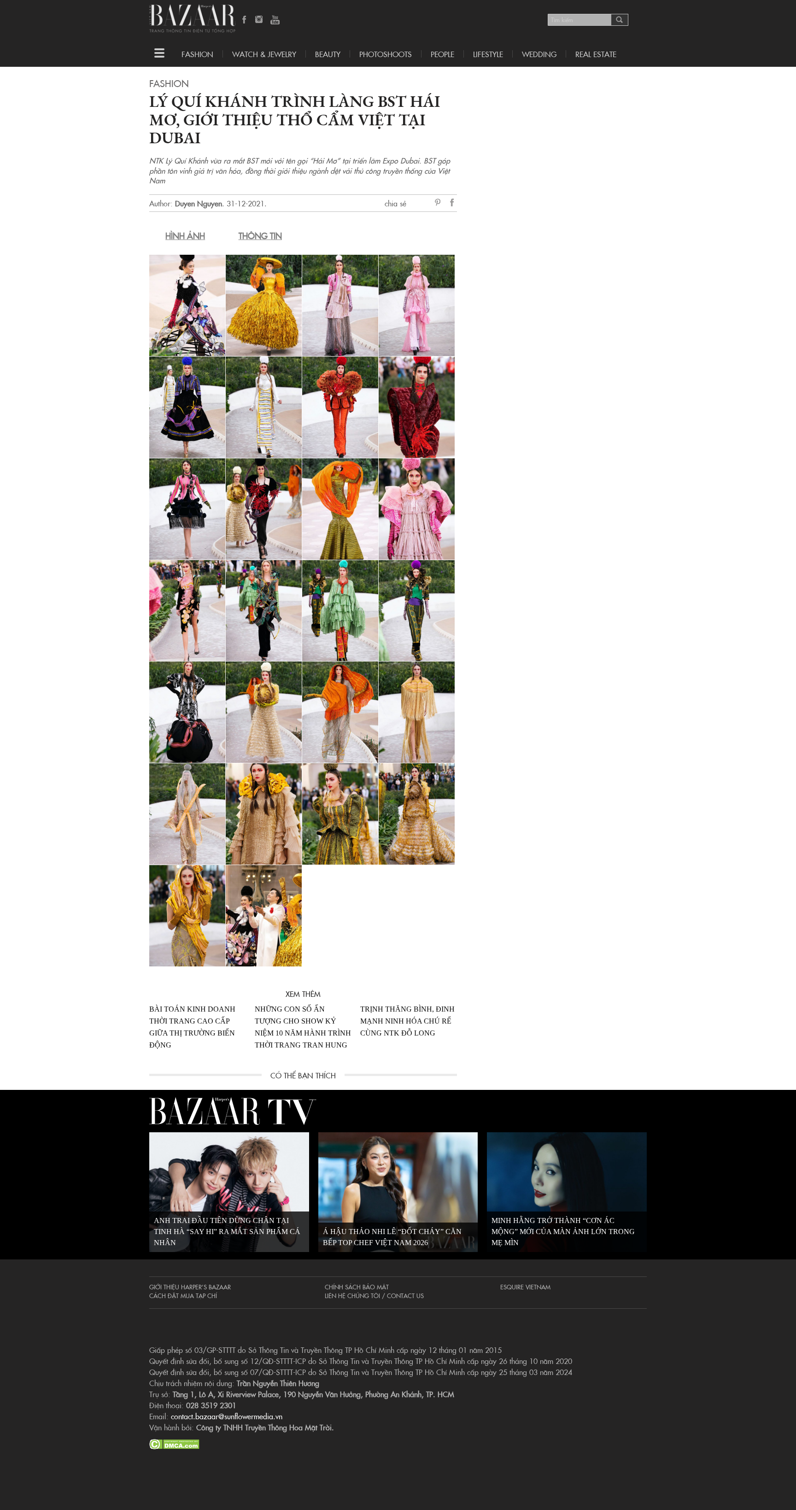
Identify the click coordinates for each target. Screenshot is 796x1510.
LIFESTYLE (488, 54)
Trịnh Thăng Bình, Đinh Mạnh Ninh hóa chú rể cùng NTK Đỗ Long (407, 1021)
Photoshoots (385, 54)
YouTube (275, 20)
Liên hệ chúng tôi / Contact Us (374, 1295)
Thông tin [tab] (260, 235)
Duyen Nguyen (198, 203)
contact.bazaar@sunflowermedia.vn (226, 1416)
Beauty (327, 54)
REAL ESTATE (595, 54)
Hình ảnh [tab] (185, 235)
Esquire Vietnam (525, 1286)
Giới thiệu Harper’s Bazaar (190, 1286)
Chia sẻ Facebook (452, 204)
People (442, 54)
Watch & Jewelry (264, 54)
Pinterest (439, 203)
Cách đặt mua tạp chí (183, 1295)
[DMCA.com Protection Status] (174, 1443)
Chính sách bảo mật (357, 1286)
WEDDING (539, 54)
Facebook (244, 20)
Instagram (259, 20)
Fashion (197, 54)
